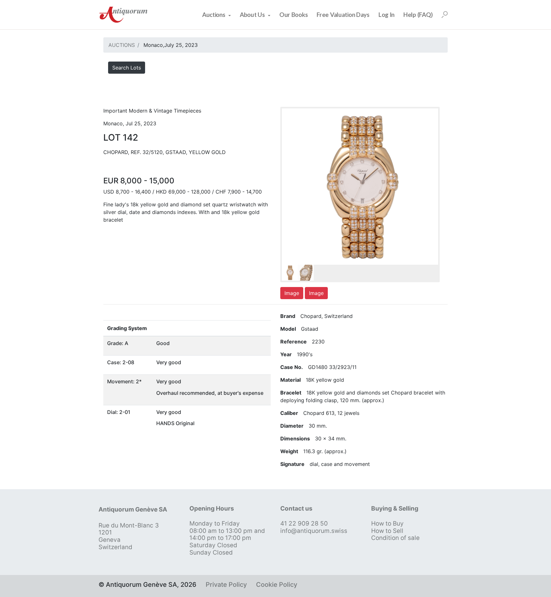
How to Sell (387, 530)
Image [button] (291, 293)
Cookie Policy (276, 584)
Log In (386, 14)
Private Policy (226, 584)
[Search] (444, 14)
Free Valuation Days (343, 14)
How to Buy (387, 523)
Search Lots (126, 67)
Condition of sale (395, 538)
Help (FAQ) (418, 14)
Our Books (293, 14)
